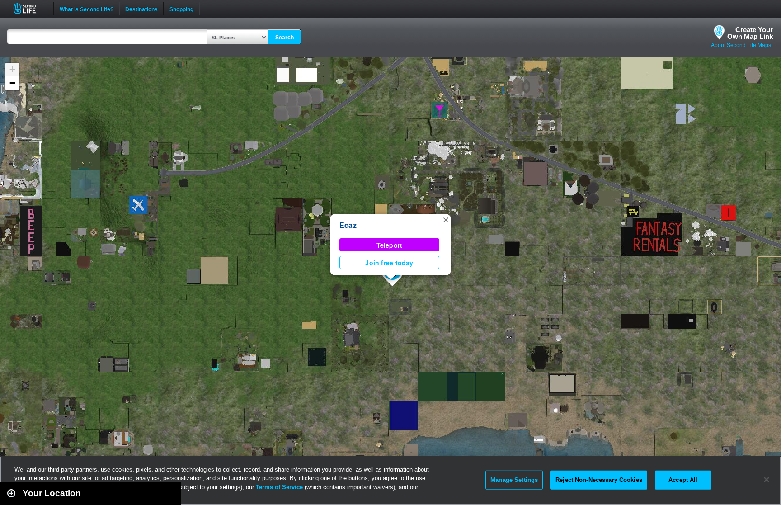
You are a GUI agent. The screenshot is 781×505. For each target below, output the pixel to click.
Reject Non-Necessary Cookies (598, 480)
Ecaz (348, 225)
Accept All (682, 480)
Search (284, 37)
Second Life (30, 8)
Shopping (181, 8)
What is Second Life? (86, 8)
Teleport (389, 245)
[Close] (766, 480)
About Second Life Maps (741, 45)
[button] (445, 219)
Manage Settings (514, 480)
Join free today (389, 262)
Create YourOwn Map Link (750, 33)
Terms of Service (279, 487)
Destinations (141, 8)
